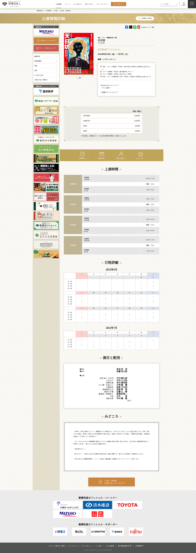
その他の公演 (38, 75)
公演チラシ (120, 4)
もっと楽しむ (77, 4)
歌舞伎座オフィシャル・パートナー (46, 27)
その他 (55, 10)
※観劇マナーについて (108, 92)
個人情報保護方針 (123, 546)
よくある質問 (109, 546)
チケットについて (102, 4)
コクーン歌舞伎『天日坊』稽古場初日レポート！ (118, 71)
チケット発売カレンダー (48, 48)
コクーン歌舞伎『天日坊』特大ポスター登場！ (117, 74)
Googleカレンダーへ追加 (147, 27)
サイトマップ (73, 546)
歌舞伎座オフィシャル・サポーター (46, 86)
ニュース (67, 4)
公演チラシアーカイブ (48, 40)
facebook (126, 27)
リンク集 (98, 546)
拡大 (80, 78)
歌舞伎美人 (40, 10)
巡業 (35, 70)
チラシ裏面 (105, 88)
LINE (134, 27)
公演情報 (58, 4)
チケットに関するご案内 (57, 546)
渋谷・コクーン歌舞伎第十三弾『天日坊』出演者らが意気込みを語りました (126, 76)
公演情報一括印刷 (146, 18)
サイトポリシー (86, 546)
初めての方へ (89, 4)
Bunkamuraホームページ (109, 85)
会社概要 (138, 546)
